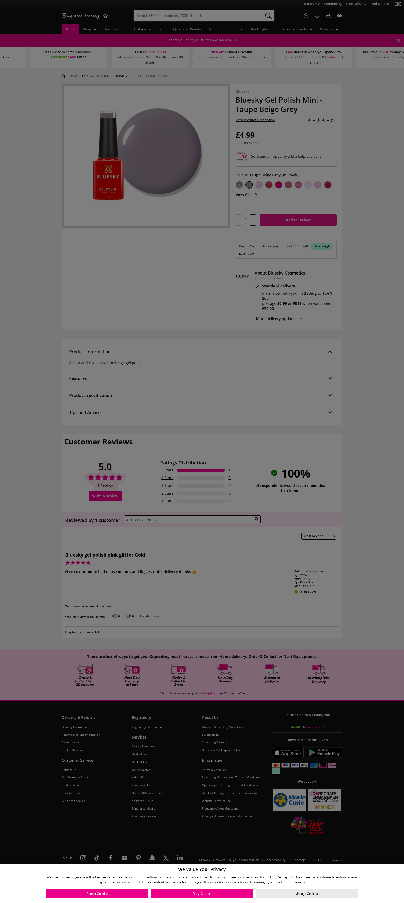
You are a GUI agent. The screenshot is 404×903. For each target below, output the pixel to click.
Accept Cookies (97, 894)
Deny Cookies (202, 894)
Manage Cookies (306, 894)
